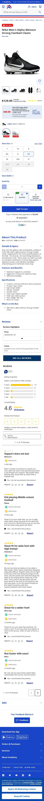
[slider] (22, 62)
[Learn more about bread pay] (22, 225)
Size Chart (38, 144)
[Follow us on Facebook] (3, 775)
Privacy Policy (28, 782)
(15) (41, 100)
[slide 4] (30, 90)
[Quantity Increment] (39, 186)
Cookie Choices (35, 784)
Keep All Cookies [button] (22, 796)
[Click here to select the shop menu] (3, 7)
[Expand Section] (22, 338)
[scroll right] (39, 90)
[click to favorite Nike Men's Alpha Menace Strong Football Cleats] (39, 81)
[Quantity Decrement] (4, 186)
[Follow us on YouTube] (16, 775)
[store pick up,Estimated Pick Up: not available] (8, 197)
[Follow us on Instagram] (23, 775)
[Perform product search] (39, 12)
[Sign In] (29, 7)
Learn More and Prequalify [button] (36, 112)
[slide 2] (14, 90)
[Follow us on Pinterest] (29, 775)
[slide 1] (5, 90)
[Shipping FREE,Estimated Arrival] (22, 197)
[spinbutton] (22, 186)
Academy (5, 20)
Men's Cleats (30, 20)
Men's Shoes (20, 20)
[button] (37, 111)
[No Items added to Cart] (40, 7)
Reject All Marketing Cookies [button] (22, 789)
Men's (12, 20)
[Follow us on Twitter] (9, 775)
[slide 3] (22, 90)
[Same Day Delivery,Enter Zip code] (35, 197)
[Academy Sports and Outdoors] (9, 7)
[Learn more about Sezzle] (22, 217)
